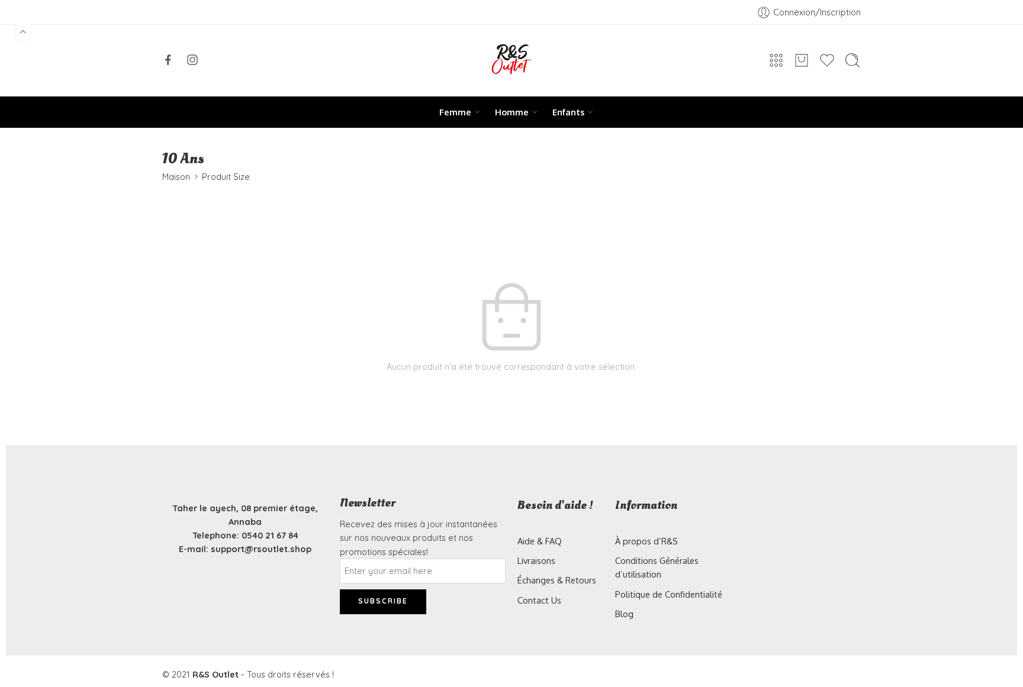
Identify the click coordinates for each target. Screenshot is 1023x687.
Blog (624, 613)
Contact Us (539, 600)
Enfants (568, 112)
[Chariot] (801, 60)
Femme (455, 112)
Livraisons (536, 560)
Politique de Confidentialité (668, 594)
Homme (512, 112)
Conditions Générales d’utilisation (657, 567)
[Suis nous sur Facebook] (168, 60)
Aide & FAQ (539, 541)
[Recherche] (852, 60)
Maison (176, 176)
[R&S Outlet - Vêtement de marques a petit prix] (511, 61)
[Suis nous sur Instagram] (192, 59)
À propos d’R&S (646, 541)
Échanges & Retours (556, 580)
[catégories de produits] (776, 60)
